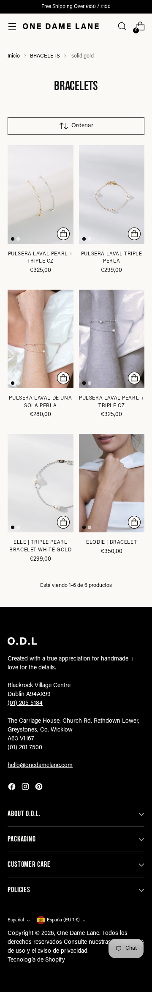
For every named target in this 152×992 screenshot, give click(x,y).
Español (16, 920)
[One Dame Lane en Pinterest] (40, 788)
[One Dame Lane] (61, 26)
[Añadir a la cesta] (63, 378)
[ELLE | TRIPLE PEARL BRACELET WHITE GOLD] (40, 483)
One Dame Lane (78, 934)
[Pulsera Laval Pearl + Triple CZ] (40, 194)
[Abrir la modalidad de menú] (12, 26)
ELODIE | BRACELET (111, 542)
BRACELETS (45, 56)
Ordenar (82, 126)
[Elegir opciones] (63, 234)
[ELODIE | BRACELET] (112, 483)
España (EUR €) (63, 920)
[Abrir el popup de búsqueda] (121, 26)
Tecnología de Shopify (36, 960)
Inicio (14, 56)
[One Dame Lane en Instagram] (26, 788)
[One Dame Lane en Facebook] (13, 788)
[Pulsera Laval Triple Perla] (112, 194)
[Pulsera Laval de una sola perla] (40, 339)
